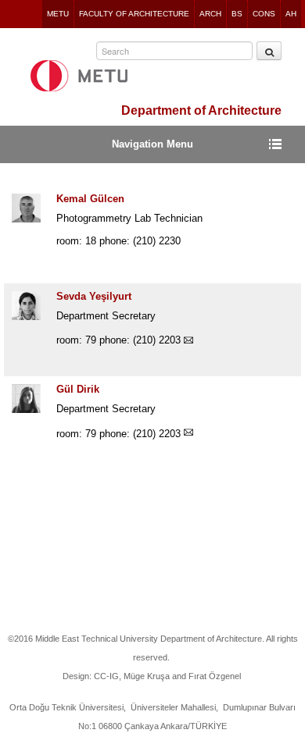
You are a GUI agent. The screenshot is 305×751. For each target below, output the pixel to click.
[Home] (78, 75)
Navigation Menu (152, 144)
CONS (264, 13)
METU (58, 13)
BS (236, 13)
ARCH (210, 13)
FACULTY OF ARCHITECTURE (134, 13)
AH (290, 13)
